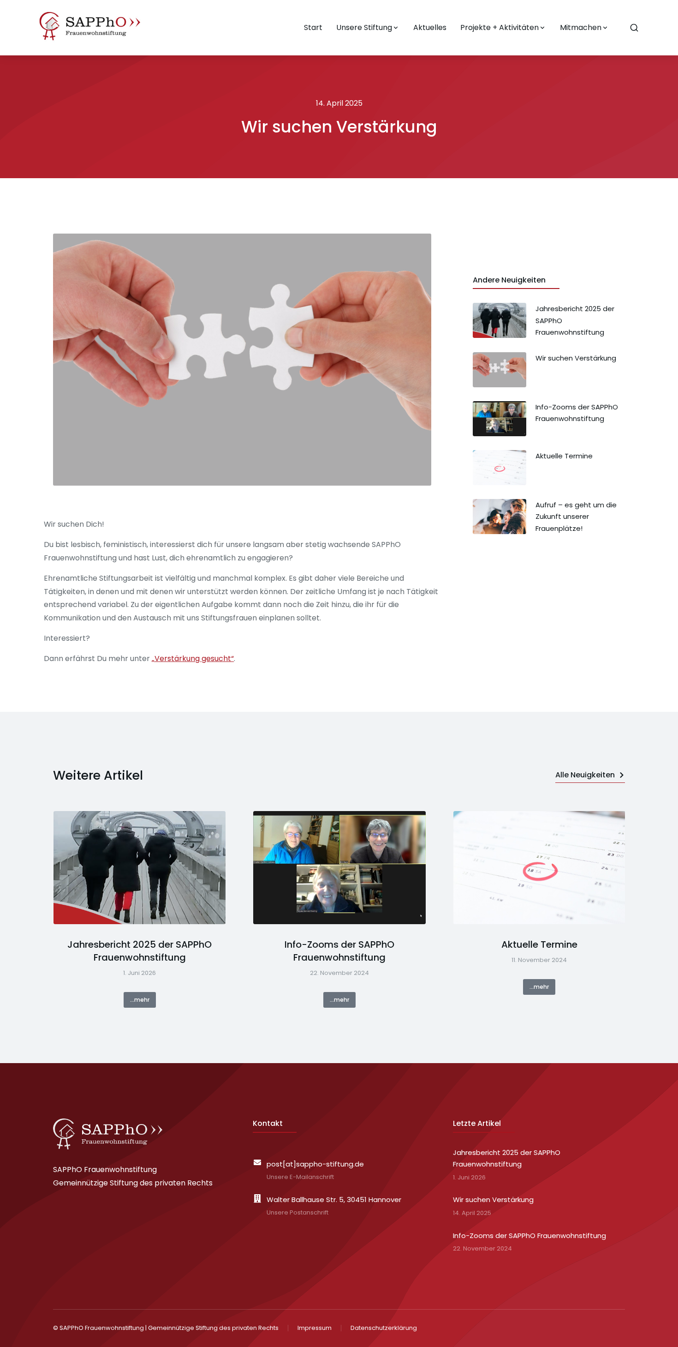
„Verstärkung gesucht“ (193, 658)
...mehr (139, 1000)
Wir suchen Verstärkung (493, 1199)
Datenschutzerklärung (384, 1327)
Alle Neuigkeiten (585, 775)
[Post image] (140, 868)
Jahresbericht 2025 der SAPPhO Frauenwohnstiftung (139, 951)
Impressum (314, 1327)
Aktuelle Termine (539, 944)
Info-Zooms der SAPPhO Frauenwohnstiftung (339, 951)
